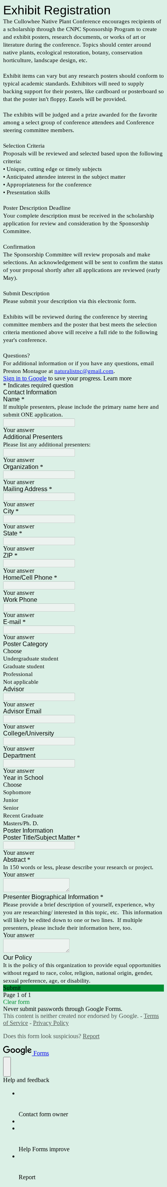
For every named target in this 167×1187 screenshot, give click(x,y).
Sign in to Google (25, 378)
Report (91, 1036)
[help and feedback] (7, 1067)
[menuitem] (91, 1104)
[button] (83, 988)
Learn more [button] (117, 378)
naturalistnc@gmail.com (83, 371)
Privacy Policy (51, 1023)
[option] (83, 651)
